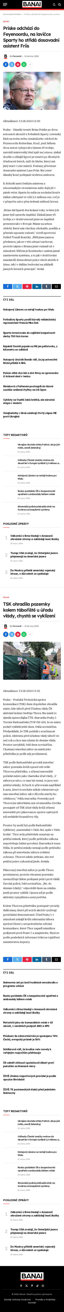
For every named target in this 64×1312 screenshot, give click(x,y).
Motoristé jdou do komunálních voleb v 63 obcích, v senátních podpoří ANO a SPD (28, 1024)
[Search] (59, 4)
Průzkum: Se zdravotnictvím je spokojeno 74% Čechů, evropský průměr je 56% (30, 1037)
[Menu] (5, 4)
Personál (17, 56)
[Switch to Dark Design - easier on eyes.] (54, 4)
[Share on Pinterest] (18, 64)
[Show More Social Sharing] (30, 64)
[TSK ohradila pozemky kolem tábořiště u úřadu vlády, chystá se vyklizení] (32, 661)
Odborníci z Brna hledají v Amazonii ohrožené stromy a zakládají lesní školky (34, 537)
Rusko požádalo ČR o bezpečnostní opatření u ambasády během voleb (30, 997)
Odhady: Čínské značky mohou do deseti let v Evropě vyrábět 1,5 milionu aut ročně (39, 463)
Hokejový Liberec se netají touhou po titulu (28, 309)
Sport (6, 21)
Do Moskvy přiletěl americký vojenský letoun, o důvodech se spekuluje (32, 572)
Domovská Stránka (12, 14)
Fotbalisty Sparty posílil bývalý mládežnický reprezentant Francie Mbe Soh (29, 321)
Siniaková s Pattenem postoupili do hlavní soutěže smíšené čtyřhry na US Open (28, 388)
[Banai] (32, 4)
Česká (6, 597)
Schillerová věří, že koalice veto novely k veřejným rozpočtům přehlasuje (27, 1051)
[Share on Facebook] (5, 64)
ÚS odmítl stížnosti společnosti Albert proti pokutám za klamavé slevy (28, 1064)
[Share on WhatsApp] (24, 64)
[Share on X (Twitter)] (11, 64)
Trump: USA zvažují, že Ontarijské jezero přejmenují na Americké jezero (34, 554)
